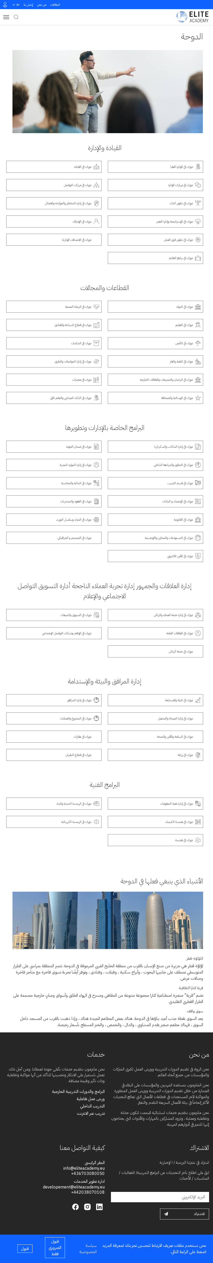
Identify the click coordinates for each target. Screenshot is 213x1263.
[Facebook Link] (75, 1206)
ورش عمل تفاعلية (91, 1098)
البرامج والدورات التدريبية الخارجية (78, 1091)
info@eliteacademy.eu (84, 1168)
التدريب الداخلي (92, 1106)
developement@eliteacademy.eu (74, 1187)
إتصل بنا (28, 4)
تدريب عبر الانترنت (91, 1113)
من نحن (41, 4)
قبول (25, 1249)
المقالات (55, 4)
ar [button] (17, 4)
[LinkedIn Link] (99, 1206)
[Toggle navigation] (6, 17)
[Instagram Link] (87, 1206)
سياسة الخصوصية (88, 1248)
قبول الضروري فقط (55, 1247)
